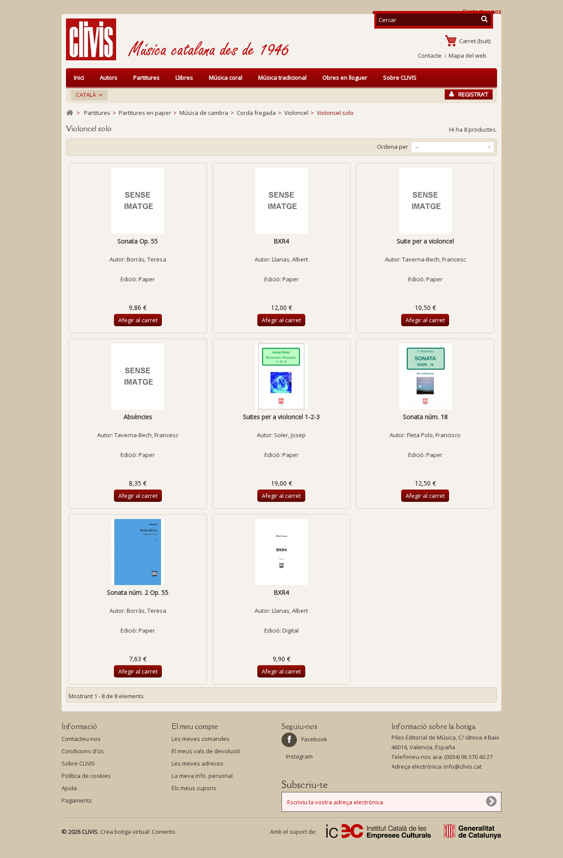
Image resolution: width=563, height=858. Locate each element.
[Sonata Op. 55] (138, 201)
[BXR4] (281, 201)
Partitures (146, 77)
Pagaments (77, 800)
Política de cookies (86, 776)
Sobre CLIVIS (400, 77)
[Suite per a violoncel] (425, 201)
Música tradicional (282, 77)
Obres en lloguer (344, 77)
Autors (108, 77)
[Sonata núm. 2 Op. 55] (138, 552)
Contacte (430, 55)
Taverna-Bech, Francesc (434, 259)
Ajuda (69, 788)
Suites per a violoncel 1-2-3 (281, 416)
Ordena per (392, 147)
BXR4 (281, 241)
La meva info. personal (202, 776)
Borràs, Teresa (146, 259)
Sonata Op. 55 (137, 241)
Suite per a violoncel (425, 241)
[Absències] (138, 376)
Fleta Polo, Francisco (434, 435)
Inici (79, 77)
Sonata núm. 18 (425, 416)
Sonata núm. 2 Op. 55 (137, 592)
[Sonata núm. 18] (425, 376)
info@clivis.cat (463, 766)
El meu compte (195, 726)
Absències (138, 416)
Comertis (163, 832)
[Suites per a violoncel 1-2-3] (281, 376)
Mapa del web (467, 55)
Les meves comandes (201, 739)
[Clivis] (94, 39)
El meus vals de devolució (206, 751)
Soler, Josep (290, 435)
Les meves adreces (197, 763)
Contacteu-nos (81, 739)
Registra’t (473, 94)
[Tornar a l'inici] (69, 112)
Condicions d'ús (83, 751)
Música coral (225, 77)
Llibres (184, 77)
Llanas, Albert (290, 259)
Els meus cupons (194, 788)
